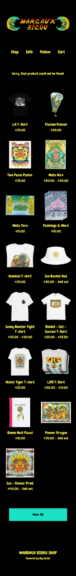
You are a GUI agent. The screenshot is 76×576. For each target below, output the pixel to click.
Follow (45, 52)
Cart (61, 52)
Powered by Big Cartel (38, 558)
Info (29, 52)
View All (38, 514)
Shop (15, 52)
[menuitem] (15, 52)
